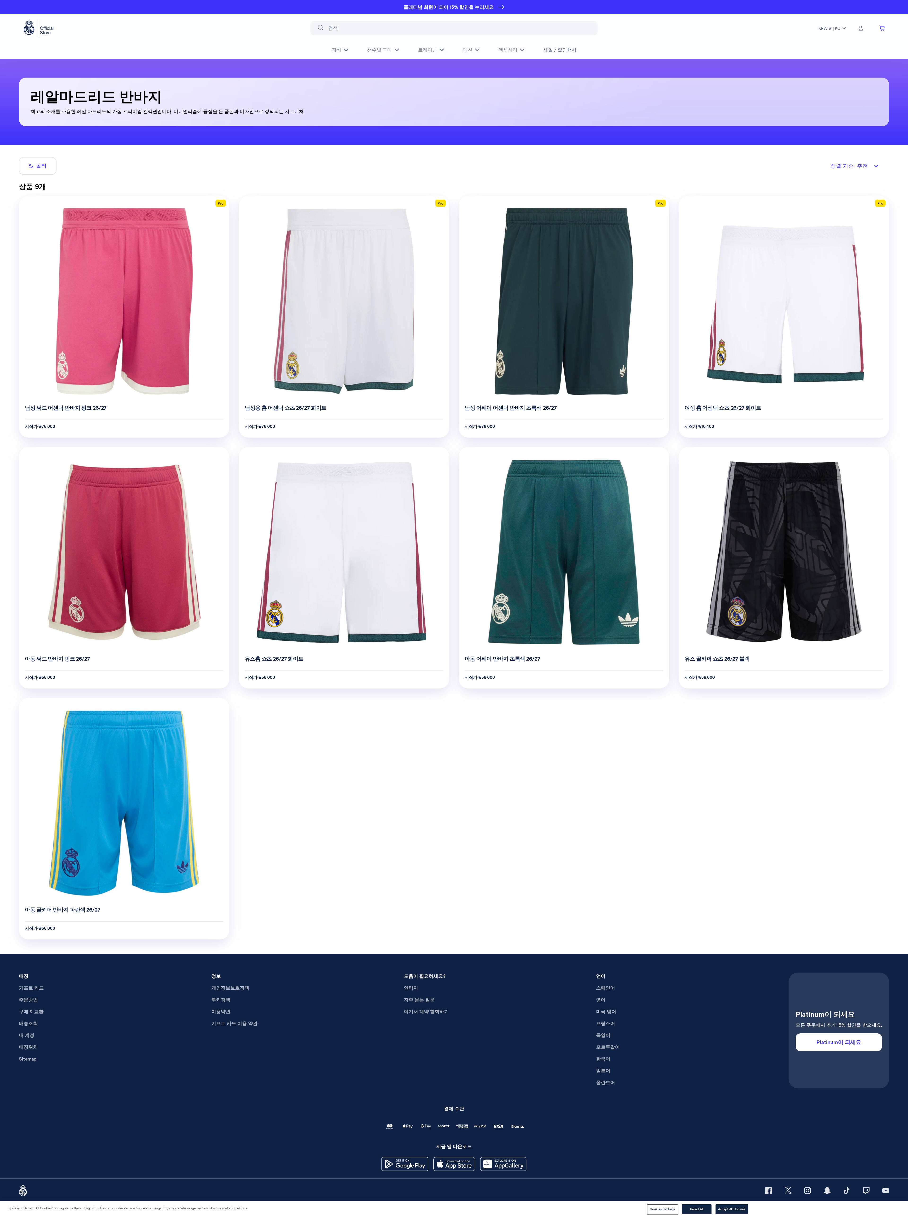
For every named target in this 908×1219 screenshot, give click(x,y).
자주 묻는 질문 (419, 1000)
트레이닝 (427, 50)
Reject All (696, 1209)
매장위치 (28, 1047)
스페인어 (605, 988)
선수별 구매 (379, 50)
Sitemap (27, 1059)
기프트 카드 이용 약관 (234, 1023)
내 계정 (26, 1035)
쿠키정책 (220, 1000)
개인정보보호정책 (230, 988)
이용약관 (220, 1011)
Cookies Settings (662, 1209)
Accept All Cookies (731, 1209)
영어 (601, 1000)
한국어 (603, 1059)
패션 (467, 50)
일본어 (603, 1071)
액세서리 (507, 50)
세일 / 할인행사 (559, 50)
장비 (336, 50)
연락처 (411, 988)
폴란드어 (605, 1082)
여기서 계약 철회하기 (426, 1011)
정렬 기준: (849, 166)
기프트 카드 (31, 988)
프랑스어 (605, 1023)
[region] (454, 1210)
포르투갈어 (608, 1047)
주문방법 (28, 1000)
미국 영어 (606, 1011)
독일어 (603, 1035)
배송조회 (28, 1023)
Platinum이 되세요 (838, 1042)
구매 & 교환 (31, 1011)
